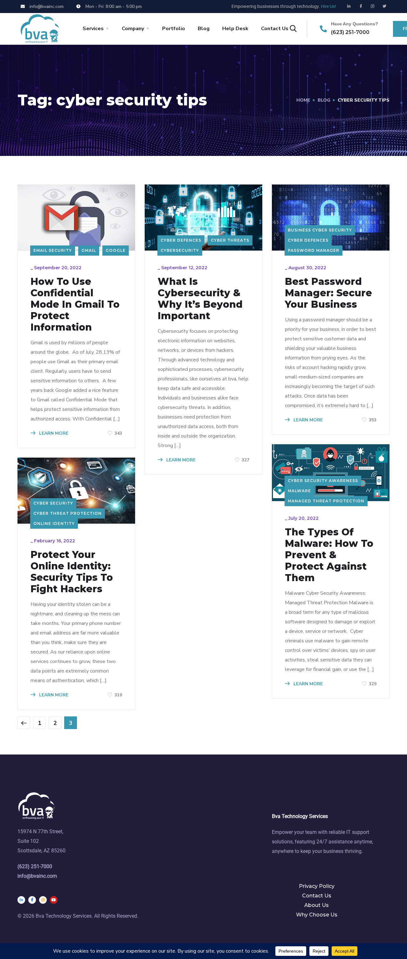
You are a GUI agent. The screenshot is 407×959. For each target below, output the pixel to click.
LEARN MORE (53, 433)
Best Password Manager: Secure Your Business (328, 293)
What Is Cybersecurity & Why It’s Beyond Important (200, 299)
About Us (316, 905)
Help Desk (235, 28)
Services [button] (93, 28)
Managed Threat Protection (326, 501)
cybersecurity (180, 250)
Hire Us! (328, 6)
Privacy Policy (317, 886)
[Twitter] (384, 6)
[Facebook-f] (361, 6)
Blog (204, 28)
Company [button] (133, 28)
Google (116, 250)
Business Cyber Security (320, 230)
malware (299, 490)
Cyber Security (53, 503)
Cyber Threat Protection (67, 513)
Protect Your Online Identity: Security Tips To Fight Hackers (72, 572)
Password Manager (313, 250)
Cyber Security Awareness (323, 480)
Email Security (52, 250)
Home (303, 100)
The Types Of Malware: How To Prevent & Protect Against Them (329, 555)
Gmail (88, 250)
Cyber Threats (230, 240)
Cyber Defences (181, 240)
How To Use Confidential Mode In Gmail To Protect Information (75, 304)
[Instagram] (373, 6)
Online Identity (54, 523)
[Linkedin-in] (349, 6)
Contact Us (316, 896)
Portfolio (173, 28)
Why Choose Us (316, 915)
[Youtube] (54, 900)
